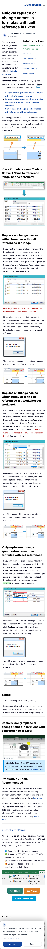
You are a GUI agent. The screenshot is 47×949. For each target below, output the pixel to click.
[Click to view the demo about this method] (37, 87)
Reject (32, 944)
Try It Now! (15, 891)
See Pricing (32, 891)
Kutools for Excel (14, 830)
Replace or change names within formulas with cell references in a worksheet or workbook (24, 102)
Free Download (29, 58)
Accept (12, 944)
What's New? (28, 74)
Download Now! (37, 769)
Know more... (38, 798)
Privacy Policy (15, 938)
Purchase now (28, 63)
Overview (26, 53)
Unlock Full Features (24, 899)
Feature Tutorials (29, 69)
